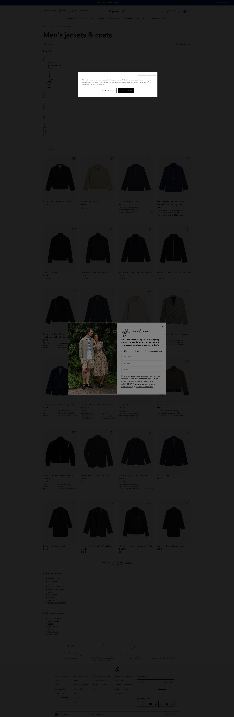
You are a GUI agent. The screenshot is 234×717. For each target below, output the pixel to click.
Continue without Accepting (147, 75)
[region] (117, 84)
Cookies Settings (108, 91)
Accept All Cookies (126, 91)
